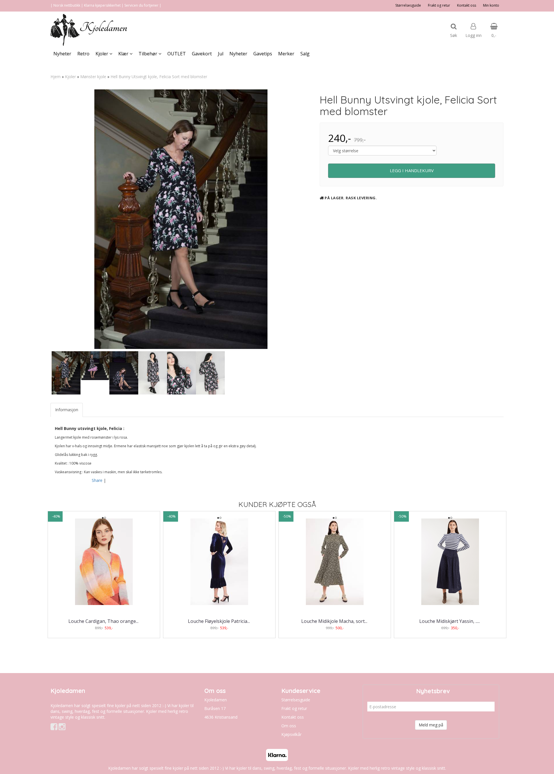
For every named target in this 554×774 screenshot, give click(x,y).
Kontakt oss (466, 5)
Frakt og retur (439, 5)
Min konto (491, 5)
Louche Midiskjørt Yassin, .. (450, 621)
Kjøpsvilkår (291, 734)
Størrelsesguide (408, 5)
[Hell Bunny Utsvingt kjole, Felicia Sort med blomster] (181, 219)
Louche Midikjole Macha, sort (334, 621)
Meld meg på (431, 725)
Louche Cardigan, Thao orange (104, 621)
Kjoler (70, 76)
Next (318, 219)
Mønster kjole (93, 76)
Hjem (55, 76)
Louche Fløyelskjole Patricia (219, 621)
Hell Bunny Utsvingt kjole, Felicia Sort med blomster (159, 76)
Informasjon (66, 409)
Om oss (288, 725)
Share (97, 480)
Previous (43, 219)
